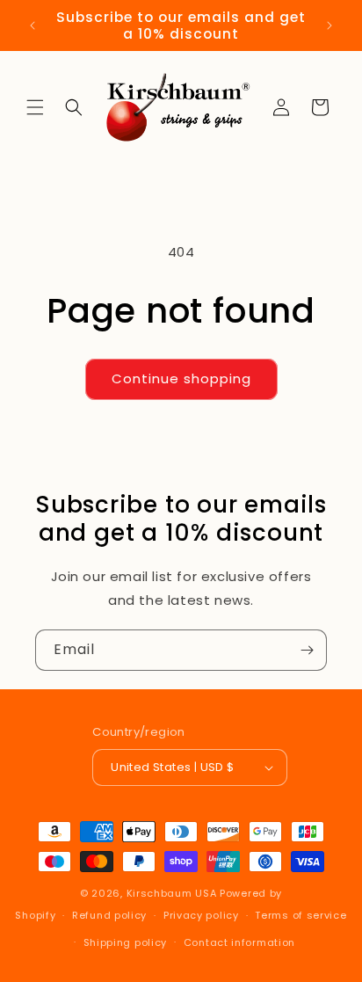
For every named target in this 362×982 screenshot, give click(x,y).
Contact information (239, 942)
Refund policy (109, 915)
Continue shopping (181, 378)
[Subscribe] (306, 650)
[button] (35, 107)
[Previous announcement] (32, 25)
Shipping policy (125, 942)
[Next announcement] (329, 25)
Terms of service (300, 915)
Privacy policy (201, 915)
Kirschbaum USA (172, 893)
